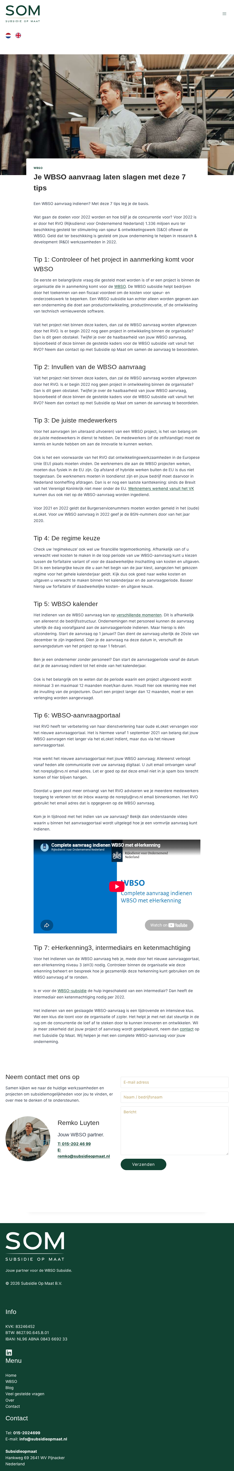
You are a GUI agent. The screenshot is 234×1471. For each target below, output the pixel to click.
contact (187, 1029)
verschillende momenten (139, 615)
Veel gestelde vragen (24, 1394)
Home (10, 1375)
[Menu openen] (224, 13)
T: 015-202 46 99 (74, 1144)
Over (9, 1400)
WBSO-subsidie (72, 990)
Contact (12, 1406)
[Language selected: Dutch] (15, 35)
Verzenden (143, 1164)
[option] (19, 35)
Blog (9, 1387)
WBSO (38, 168)
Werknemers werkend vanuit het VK (161, 488)
